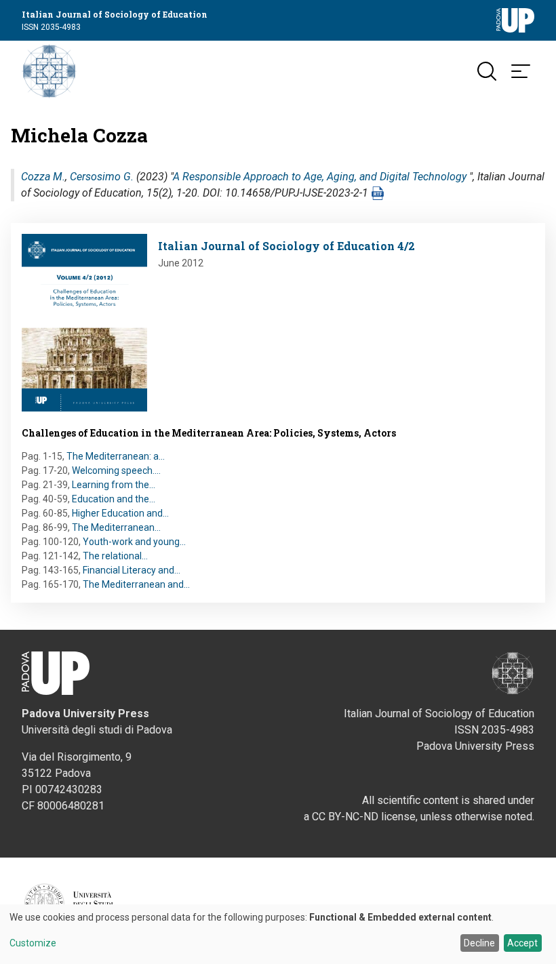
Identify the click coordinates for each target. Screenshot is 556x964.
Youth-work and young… (134, 541)
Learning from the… (113, 484)
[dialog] (278, 934)
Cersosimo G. (102, 176)
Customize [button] (32, 943)
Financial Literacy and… (131, 570)
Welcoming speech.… (116, 470)
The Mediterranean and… (136, 584)
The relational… (115, 555)
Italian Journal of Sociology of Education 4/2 (286, 246)
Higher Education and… (120, 513)
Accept (522, 943)
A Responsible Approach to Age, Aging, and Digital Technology (319, 176)
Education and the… (113, 499)
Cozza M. (43, 176)
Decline (479, 943)
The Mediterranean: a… (115, 456)
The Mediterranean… (116, 527)
